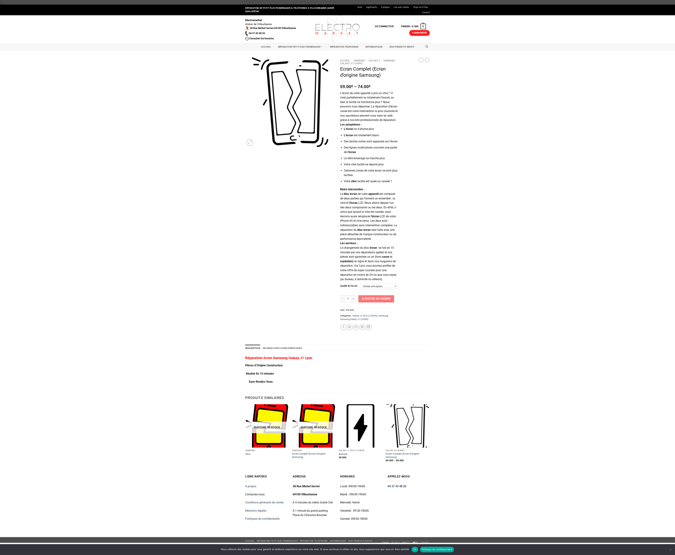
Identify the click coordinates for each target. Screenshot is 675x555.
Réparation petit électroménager (299, 46)
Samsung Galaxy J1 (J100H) (354, 319)
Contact (426, 12)
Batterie (343, 454)
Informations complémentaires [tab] (282, 348)
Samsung (359, 60)
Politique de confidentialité (437, 549)
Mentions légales (255, 510)
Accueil (266, 46)
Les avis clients (401, 7)
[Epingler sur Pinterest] (362, 327)
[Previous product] (427, 59)
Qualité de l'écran (348, 286)
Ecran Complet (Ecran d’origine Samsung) (308, 455)
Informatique (373, 46)
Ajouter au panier (376, 298)
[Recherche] (427, 46)
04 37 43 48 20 (397, 486)
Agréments (371, 7)
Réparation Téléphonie (344, 46)
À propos (385, 7)
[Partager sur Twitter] (350, 327)
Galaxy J (374, 60)
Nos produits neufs (402, 46)
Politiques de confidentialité (262, 518)
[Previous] (245, 436)
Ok (414, 549)
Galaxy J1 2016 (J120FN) (364, 315)
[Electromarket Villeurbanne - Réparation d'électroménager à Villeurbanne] (338, 29)
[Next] (428, 436)
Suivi (359, 7)
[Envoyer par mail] (356, 327)
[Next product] (421, 59)
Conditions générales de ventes (264, 502)
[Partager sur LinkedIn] (369, 327)
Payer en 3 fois (420, 7)
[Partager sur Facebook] (343, 327)
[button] (384, 26)
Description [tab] (252, 348)
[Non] (670, 550)
